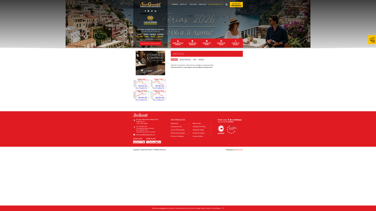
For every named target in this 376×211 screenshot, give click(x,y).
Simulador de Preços (199, 126)
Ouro (194, 59)
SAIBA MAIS (193, 4)
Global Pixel (239, 150)
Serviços (183, 4)
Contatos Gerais (198, 136)
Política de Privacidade (178, 133)
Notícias (201, 59)
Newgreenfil (174, 123)
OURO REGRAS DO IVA (215, 4)
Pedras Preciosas (185, 59)
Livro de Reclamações (178, 130)
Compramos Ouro (176, 126)
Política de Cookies (199, 133)
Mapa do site (197, 123)
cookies (162, 208)
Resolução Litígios (198, 130)
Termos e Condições (177, 136)
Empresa (175, 4)
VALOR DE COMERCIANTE (150, 43)
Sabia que (202, 4)
